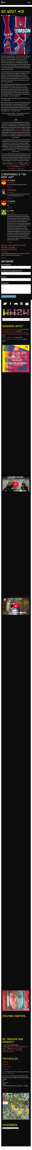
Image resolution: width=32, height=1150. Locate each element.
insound (22, 166)
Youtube (4, 1088)
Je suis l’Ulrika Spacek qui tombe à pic (12, 339)
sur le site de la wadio (8, 1073)
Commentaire (5, 283)
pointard (11, 190)
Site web (3, 277)
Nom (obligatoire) (6, 264)
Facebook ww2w (6, 1066)
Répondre (9, 187)
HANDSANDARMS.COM (11, 1050)
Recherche (26, 319)
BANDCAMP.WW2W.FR (8, 1051)
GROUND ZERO (16, 1048)
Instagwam (5, 1069)
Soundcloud (5, 1064)
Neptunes (15, 163)
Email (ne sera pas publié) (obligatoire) (11, 270)
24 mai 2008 (4, 251)
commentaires (13, 15)
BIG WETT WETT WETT (8, 337)
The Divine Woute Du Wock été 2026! (11, 329)
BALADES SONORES (14, 1046)
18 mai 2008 (10, 183)
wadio (3, 1071)
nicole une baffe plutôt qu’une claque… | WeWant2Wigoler (13, 247)
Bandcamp (5, 1062)
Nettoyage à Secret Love (8, 331)
